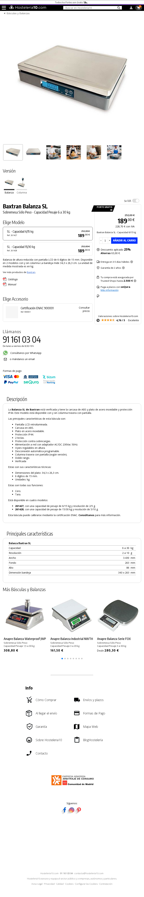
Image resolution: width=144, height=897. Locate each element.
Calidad (60, 883)
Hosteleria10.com (49, 873)
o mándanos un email (22, 359)
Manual (12, 284)
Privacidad (49, 883)
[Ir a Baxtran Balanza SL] (9, 189)
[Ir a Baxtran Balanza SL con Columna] (22, 189)
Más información (110, 290)
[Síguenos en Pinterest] (78, 813)
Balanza (9, 192)
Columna (22, 192)
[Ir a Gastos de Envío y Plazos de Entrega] (110, 210)
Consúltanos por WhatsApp (25, 353)
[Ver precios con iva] (135, 201)
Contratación (105, 883)
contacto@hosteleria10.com (88, 873)
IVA (127, 201)
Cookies (69, 883)
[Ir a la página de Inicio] (27, 8)
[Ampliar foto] (72, 140)
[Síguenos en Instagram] (71, 813)
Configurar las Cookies (86, 883)
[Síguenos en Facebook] (64, 813)
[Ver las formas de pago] (29, 383)
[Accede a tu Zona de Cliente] (131, 8)
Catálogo (13, 279)
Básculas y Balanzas (18, 13)
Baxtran (31, 272)
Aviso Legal (36, 883)
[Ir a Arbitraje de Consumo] (73, 786)
